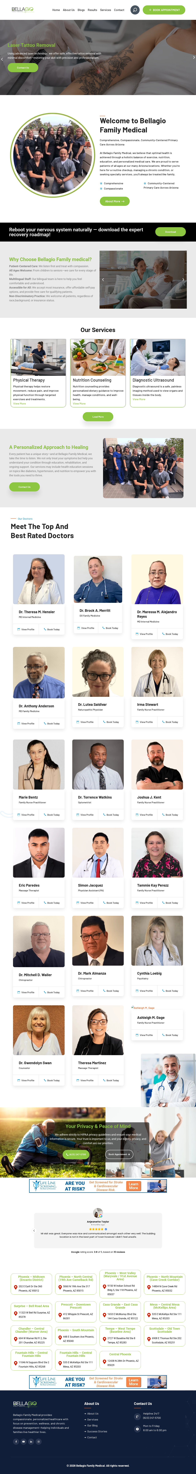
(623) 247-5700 (152, 1417)
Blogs (81, 10)
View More (19, 403)
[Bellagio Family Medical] (23, 9)
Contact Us (23, 70)
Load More (98, 416)
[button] (2, 59)
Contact (119, 10)
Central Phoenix (120, 1354)
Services (105, 10)
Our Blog (92, 1425)
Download (170, 231)
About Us (69, 10)
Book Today (53, 629)
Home (56, 10)
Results (92, 10)
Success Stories (97, 1431)
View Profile (27, 629)
